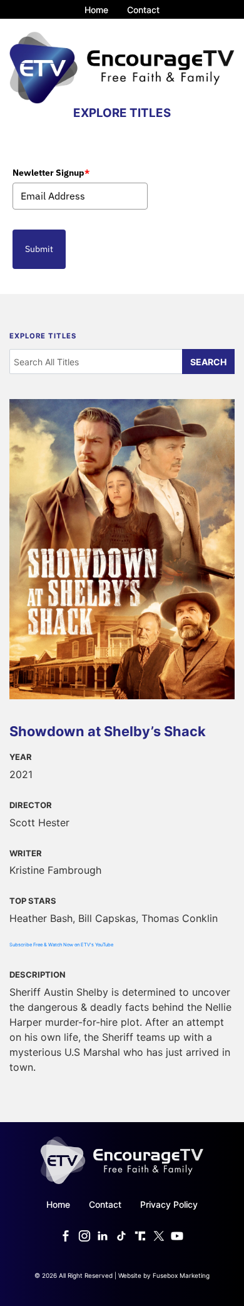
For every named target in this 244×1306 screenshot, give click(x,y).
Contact (143, 9)
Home (96, 9)
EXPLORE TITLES (122, 113)
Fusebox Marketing (181, 1275)
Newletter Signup (51, 172)
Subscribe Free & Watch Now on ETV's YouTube (61, 945)
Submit (39, 249)
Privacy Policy (169, 1204)
